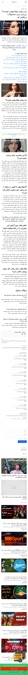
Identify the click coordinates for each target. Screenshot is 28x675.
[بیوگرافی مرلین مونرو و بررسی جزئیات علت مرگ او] (14, 487)
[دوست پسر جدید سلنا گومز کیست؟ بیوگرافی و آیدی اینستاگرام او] (14, 466)
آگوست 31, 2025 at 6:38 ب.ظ (18, 356)
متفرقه (25, 520)
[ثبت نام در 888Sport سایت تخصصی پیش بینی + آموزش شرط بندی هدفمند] (14, 539)
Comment (25, 417)
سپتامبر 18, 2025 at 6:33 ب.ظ (18, 381)
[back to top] (25, 672)
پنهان (16, 53)
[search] (2, 2)
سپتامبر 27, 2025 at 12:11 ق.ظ (18, 406)
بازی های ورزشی (23, 573)
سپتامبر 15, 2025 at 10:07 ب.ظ (18, 373)
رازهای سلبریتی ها (12, 134)
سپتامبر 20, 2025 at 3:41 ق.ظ (18, 389)
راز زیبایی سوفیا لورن (21, 45)
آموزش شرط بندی (23, 600)
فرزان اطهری (22, 217)
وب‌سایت (25, 438)
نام (26, 429)
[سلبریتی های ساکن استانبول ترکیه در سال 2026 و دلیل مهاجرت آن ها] (14, 512)
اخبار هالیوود (24, 8)
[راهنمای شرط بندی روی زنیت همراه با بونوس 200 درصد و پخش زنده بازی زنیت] (14, 565)
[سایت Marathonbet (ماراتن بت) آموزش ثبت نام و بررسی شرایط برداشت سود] (14, 646)
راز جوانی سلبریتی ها (21, 122)
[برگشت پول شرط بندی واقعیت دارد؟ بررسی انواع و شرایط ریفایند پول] (14, 592)
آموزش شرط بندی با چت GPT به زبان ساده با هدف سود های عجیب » (13, 341)
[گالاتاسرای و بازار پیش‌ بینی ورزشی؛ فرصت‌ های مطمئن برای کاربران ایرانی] (14, 619)
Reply (25, 359)
